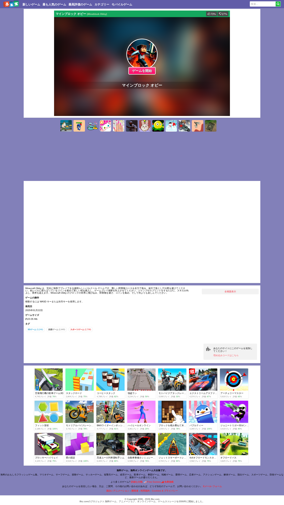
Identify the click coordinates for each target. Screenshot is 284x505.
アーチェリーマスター (231, 393)
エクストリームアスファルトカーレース (210, 393)
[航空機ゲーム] (92, 126)
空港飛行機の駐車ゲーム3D (49, 393)
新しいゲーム (31, 4)
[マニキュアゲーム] (118, 126)
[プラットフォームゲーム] (158, 126)
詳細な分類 (136, 481)
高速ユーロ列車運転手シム (110, 457)
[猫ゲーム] (105, 126)
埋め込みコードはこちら (226, 355)
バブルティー (196, 425)
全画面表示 (230, 291)
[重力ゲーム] (197, 126)
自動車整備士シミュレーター (143, 457)
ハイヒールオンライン (139, 425)
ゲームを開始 (142, 71)
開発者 (134, 490)
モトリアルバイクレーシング (81, 425)
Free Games (153, 481)
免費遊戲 (169, 481)
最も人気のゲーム (54, 4)
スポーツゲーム (80, 329)
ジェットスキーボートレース (174, 457)
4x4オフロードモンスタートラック (207, 457)
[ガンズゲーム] (184, 126)
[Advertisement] (38, 60)
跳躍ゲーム (56, 329)
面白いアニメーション (117, 490)
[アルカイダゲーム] (132, 126)
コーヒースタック (106, 393)
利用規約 (145, 490)
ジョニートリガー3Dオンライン (236, 425)
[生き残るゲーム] (79, 126)
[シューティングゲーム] (66, 126)
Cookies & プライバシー (165, 490)
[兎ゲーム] (145, 126)
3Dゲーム (35, 329)
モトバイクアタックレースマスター (177, 393)
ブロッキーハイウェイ (46, 457)
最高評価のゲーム (80, 4)
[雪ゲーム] (171, 126)
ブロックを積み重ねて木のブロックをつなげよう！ (185, 425)
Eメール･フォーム (212, 486)
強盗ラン (132, 393)
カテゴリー (102, 4)
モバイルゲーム (122, 4)
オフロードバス (228, 457)
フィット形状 (42, 425)
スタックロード (74, 393)
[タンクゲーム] (210, 126)
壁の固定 (70, 457)
